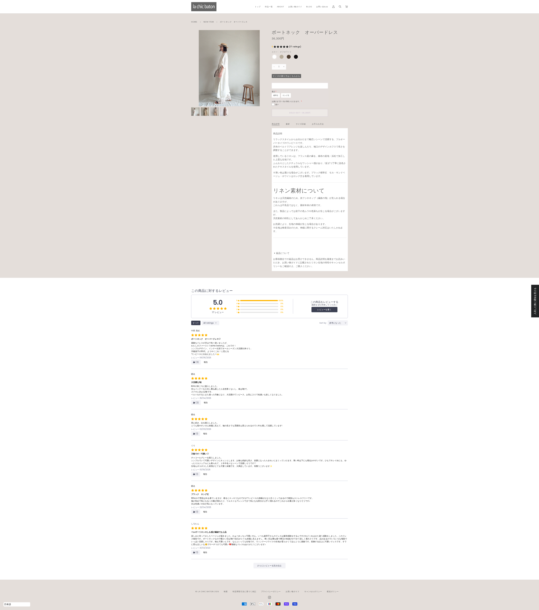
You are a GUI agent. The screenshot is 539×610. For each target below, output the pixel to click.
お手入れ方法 (318, 124)
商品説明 (276, 124)
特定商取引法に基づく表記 (244, 591)
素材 (288, 124)
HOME (194, 22)
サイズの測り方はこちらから (286, 76)
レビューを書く (324, 309)
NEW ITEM (209, 22)
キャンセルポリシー (313, 591)
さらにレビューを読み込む (269, 565)
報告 (206, 362)
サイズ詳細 (301, 124)
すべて (196, 323)
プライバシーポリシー (271, 591)
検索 (226, 591)
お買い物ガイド (292, 591)
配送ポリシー (333, 591)
